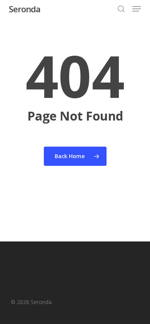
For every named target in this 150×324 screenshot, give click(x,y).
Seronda (24, 9)
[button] (136, 9)
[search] (121, 9)
